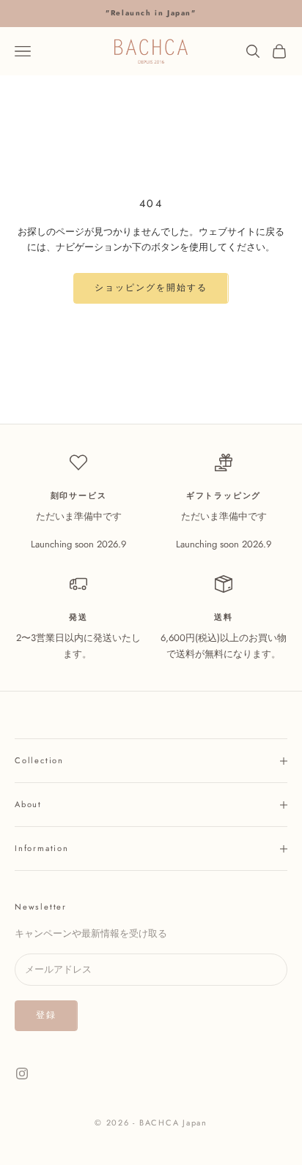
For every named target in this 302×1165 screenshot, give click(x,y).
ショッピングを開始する (151, 287)
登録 (46, 1015)
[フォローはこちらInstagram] (22, 1073)
